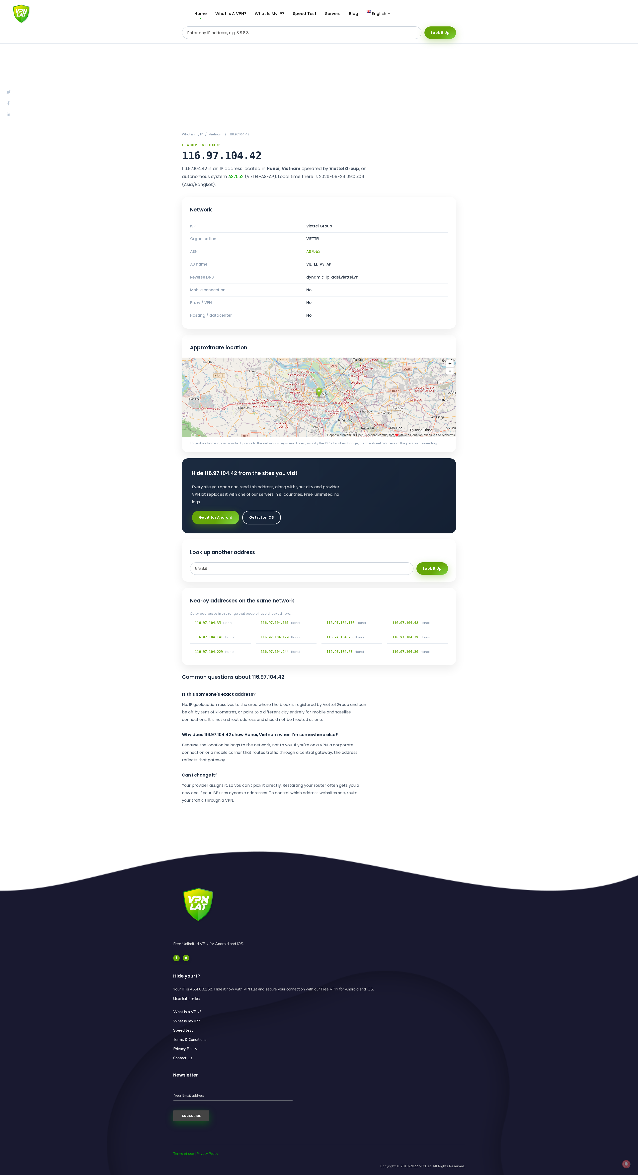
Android (575, 13)
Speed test (183, 1030)
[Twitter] (186, 958)
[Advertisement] (319, 87)
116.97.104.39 (405, 637)
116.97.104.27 (339, 652)
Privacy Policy (185, 1049)
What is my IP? (186, 1021)
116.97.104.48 (405, 623)
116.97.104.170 (340, 623)
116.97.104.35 (208, 623)
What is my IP (192, 134)
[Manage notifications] (626, 1164)
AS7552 (235, 177)
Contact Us (182, 1058)
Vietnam (216, 134)
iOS (614, 13)
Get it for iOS (261, 517)
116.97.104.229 (209, 652)
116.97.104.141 (209, 637)
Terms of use (183, 1153)
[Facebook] (176, 958)
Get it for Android (215, 517)
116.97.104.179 (275, 637)
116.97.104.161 (275, 623)
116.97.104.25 (339, 637)
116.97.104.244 (275, 652)
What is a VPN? (187, 1012)
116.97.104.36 (405, 652)
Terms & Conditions (190, 1039)
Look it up (440, 32)
